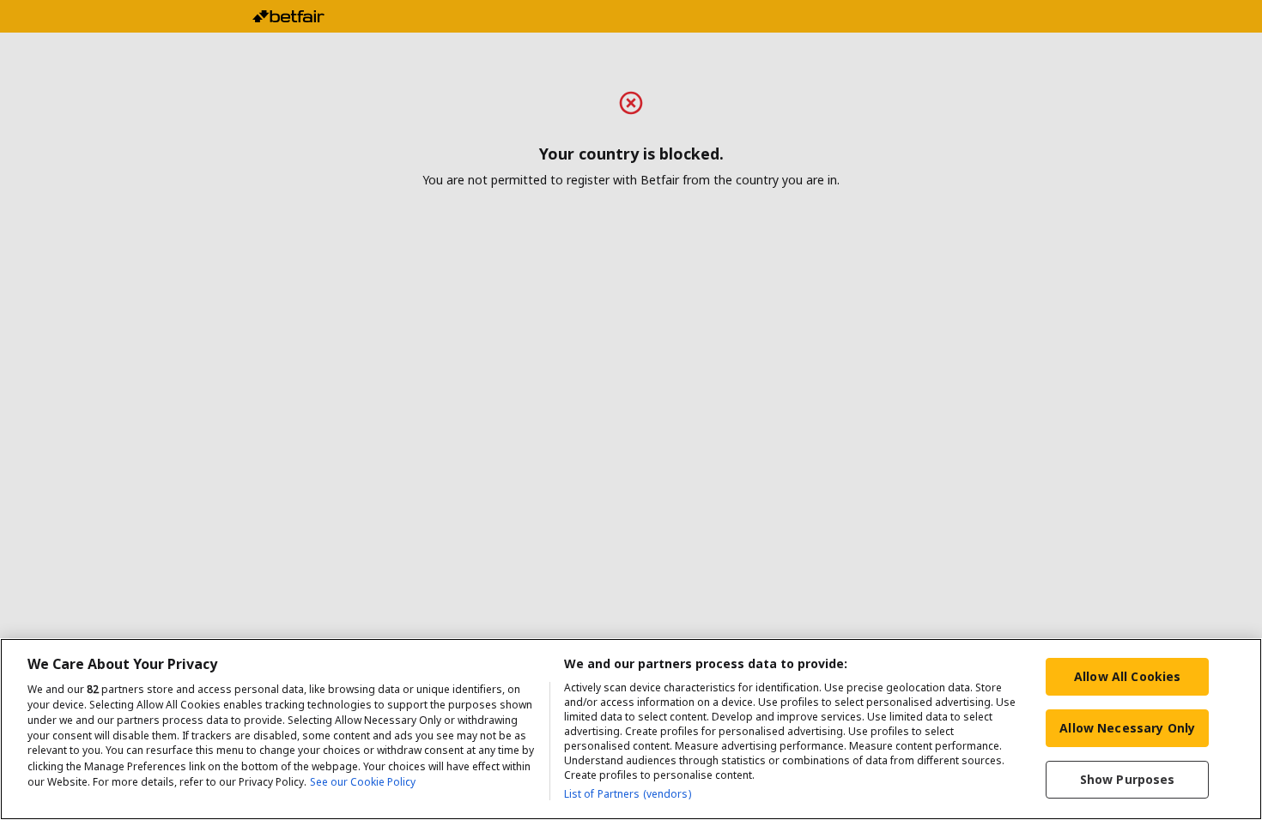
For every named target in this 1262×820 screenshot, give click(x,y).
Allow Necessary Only (1127, 728)
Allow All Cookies (1127, 676)
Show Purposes (1127, 779)
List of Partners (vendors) (627, 794)
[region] (631, 729)
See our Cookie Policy (363, 782)
